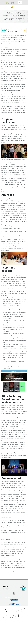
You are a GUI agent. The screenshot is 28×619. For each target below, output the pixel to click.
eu (25, 31)
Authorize (7, 616)
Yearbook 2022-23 (5, 35)
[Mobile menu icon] (2, 7)
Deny (14, 616)
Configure (22, 616)
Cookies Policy (20, 612)
